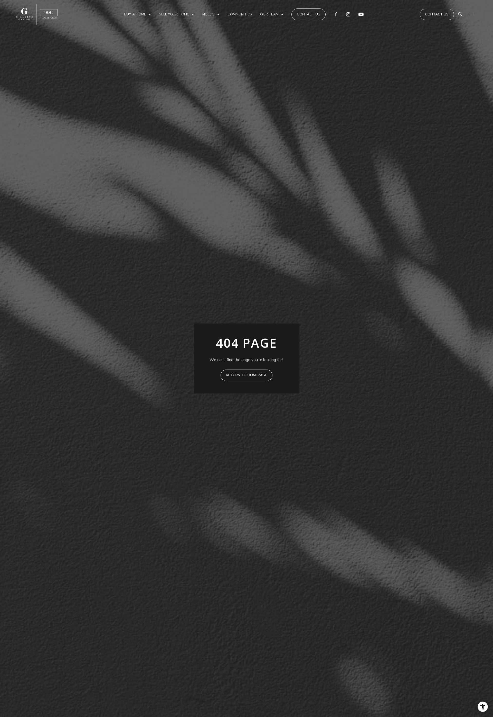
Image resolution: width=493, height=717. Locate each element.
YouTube (361, 14)
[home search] (460, 14)
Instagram (348, 14)
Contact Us (308, 14)
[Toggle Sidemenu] (472, 14)
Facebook (336, 14)
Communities (239, 14)
